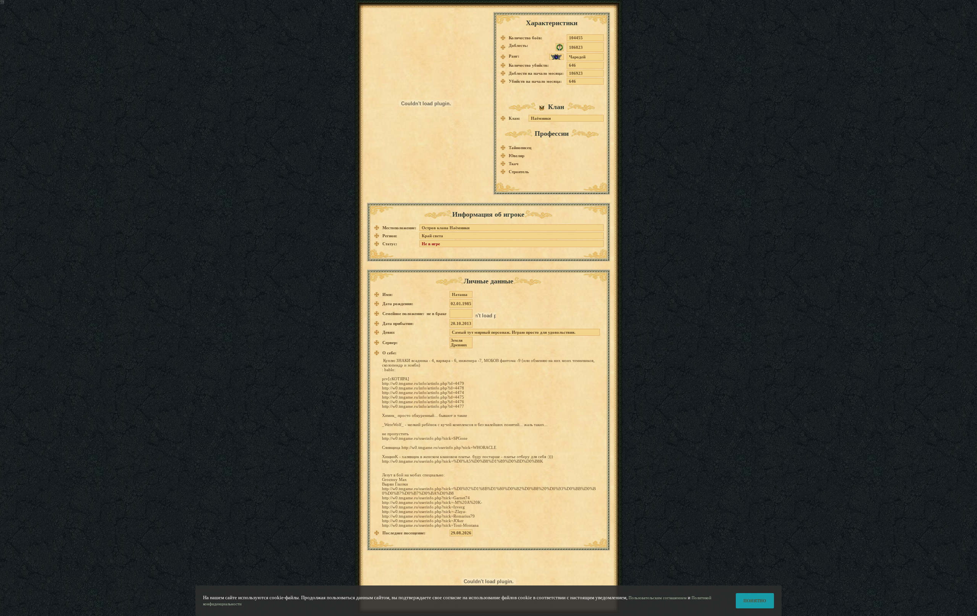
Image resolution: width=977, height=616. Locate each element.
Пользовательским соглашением (658, 597)
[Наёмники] (543, 107)
